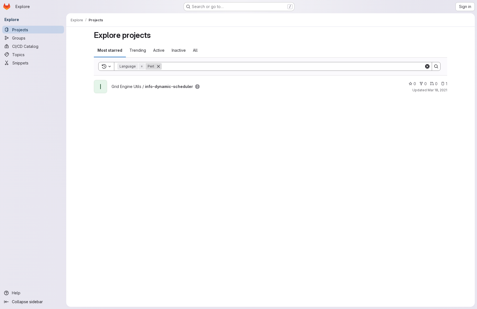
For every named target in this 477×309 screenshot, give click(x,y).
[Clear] (427, 66)
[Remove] (158, 66)
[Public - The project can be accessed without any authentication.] (197, 86)
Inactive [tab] (179, 50)
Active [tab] (159, 50)
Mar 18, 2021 (437, 90)
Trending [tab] (137, 50)
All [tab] (195, 50)
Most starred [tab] (109, 50)
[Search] (436, 66)
